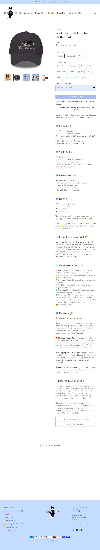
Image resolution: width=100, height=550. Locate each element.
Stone (91, 66)
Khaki (83, 66)
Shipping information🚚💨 (76, 419)
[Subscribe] (87, 524)
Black (59, 77)
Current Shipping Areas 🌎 (13, 511)
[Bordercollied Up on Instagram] (73, 530)
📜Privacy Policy (10, 520)
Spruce (80, 71)
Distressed (71, 56)
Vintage (81, 56)
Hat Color (61, 62)
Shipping (58, 45)
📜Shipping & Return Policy (14, 524)
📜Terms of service (10, 527)
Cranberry (73, 66)
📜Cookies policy (10, 530)
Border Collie (25, 13)
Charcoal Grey (71, 77)
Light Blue (61, 71)
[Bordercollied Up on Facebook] (77, 530)
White (71, 71)
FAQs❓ (7, 514)
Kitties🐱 (50, 13)
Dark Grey (61, 66)
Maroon (84, 77)
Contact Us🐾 (8, 517)
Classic (60, 56)
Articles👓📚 (74, 13)
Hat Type (60, 52)
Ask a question (75, 424)
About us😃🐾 (9, 508)
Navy (89, 71)
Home (57, 29)
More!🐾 (61, 13)
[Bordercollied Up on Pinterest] (80, 530)
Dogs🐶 (39, 13)
